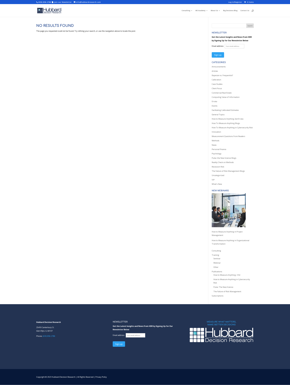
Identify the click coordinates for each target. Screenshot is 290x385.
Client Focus (217, 88)
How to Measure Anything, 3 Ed (226, 275)
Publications (217, 271)
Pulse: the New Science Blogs (224, 158)
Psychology (216, 153)
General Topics (218, 114)
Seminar (216, 258)
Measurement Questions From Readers (228, 136)
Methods (215, 140)
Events (214, 106)
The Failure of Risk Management (227, 291)
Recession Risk (218, 167)
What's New (217, 184)
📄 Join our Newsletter (62, 2)
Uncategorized (218, 175)
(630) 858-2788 (44, 2)
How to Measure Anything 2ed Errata (227, 119)
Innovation (216, 132)
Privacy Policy (101, 377)
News (214, 145)
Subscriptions (217, 296)
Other (215, 267)
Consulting (186, 11)
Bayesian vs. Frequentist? (222, 75)
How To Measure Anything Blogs (226, 123)
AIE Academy (200, 11)
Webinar (217, 263)
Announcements (219, 66)
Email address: (218, 46)
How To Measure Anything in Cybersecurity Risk (232, 127)
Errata (214, 101)
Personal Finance (219, 149)
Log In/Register (235, 2)
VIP (213, 180)
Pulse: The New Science (223, 287)
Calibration (216, 79)
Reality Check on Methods (223, 162)
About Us (214, 11)
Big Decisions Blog (230, 11)
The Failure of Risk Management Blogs (228, 171)
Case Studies (217, 84)
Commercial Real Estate (222, 93)
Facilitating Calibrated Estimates (225, 110)
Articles (215, 71)
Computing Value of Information (225, 97)
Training (215, 255)
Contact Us (244, 11)
